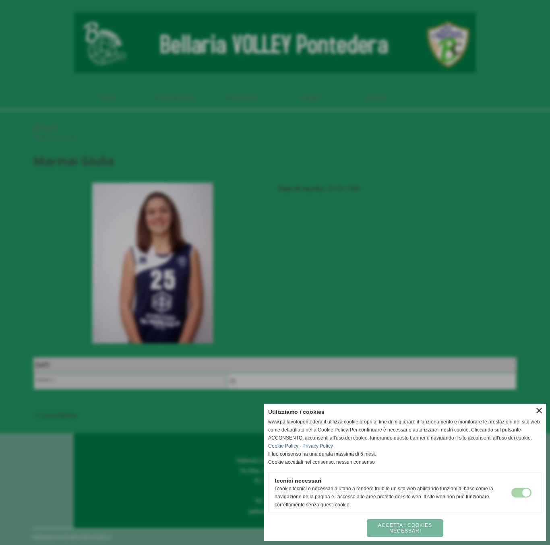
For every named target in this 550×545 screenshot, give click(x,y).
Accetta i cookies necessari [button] (405, 528)
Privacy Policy (317, 446)
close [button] (539, 410)
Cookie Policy (283, 446)
